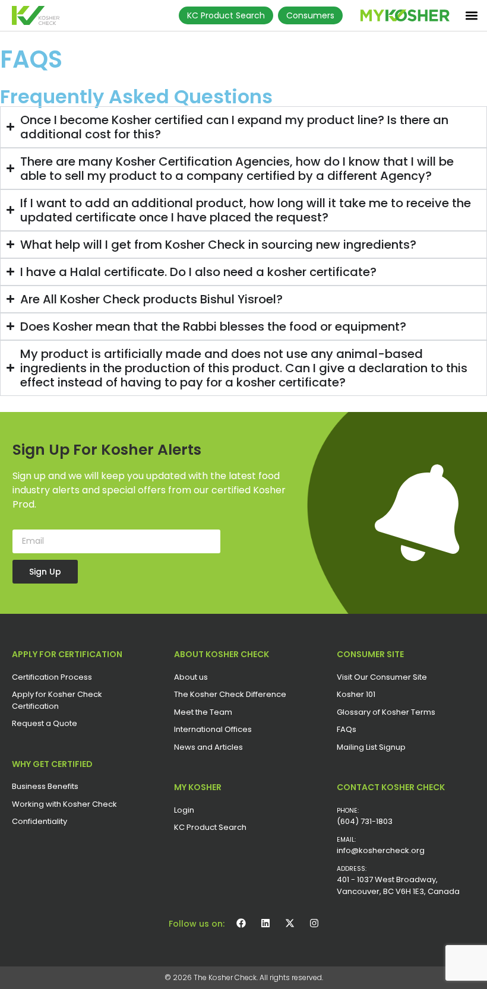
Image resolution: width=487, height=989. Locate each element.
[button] (471, 15)
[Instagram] (314, 923)
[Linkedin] (265, 923)
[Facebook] (241, 923)
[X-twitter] (290, 923)
